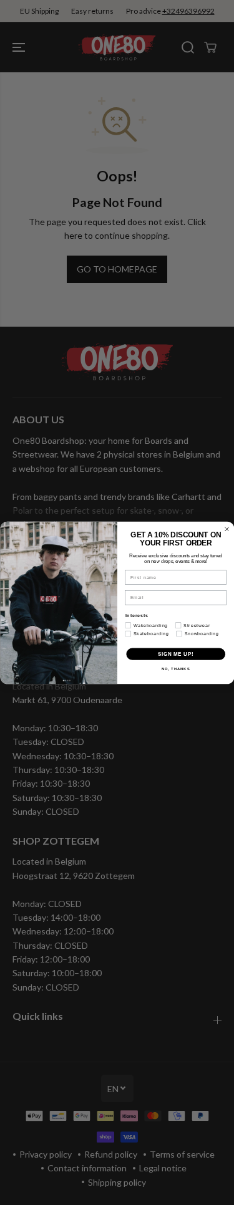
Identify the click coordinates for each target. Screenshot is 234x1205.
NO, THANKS (175, 668)
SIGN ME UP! (175, 653)
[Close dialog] (226, 528)
